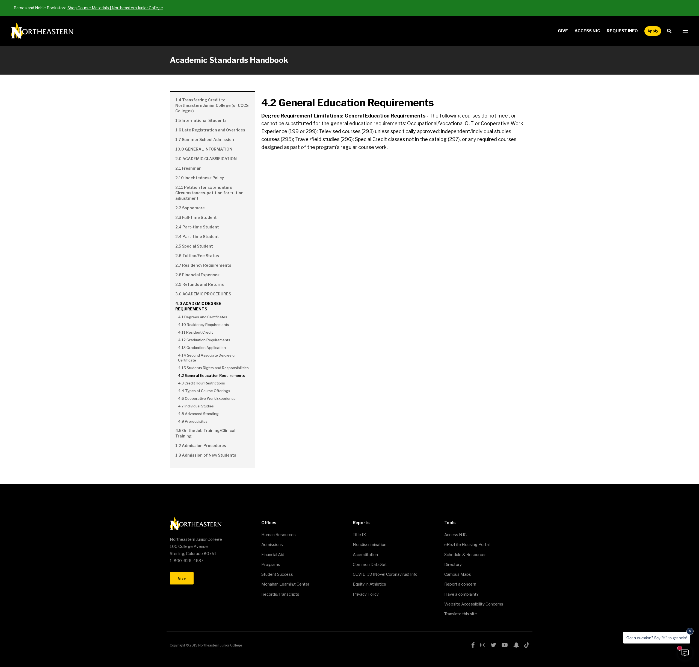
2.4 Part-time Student (197, 227)
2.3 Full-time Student (196, 217)
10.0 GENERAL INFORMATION (203, 149)
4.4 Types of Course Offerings (204, 391)
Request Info (622, 30)
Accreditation (365, 554)
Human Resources (278, 534)
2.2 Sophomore (190, 207)
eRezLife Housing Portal (467, 544)
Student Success (277, 574)
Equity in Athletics (369, 584)
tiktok (526, 645)
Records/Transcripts (280, 594)
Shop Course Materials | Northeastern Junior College (115, 7)
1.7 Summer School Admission (204, 139)
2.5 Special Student (194, 246)
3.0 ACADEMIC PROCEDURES (203, 294)
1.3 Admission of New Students (205, 455)
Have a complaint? (461, 594)
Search (670, 31)
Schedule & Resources (465, 554)
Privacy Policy (366, 594)
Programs (270, 564)
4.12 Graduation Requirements (204, 340)
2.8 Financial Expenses (197, 274)
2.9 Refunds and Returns (199, 284)
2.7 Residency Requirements (203, 265)
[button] (685, 31)
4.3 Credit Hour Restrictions (201, 383)
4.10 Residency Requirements (203, 324)
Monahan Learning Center (285, 584)
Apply (652, 31)
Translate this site (460, 614)
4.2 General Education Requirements (211, 375)
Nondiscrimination (369, 544)
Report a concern (460, 584)
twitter (493, 645)
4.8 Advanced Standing (198, 414)
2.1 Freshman (188, 168)
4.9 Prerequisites (193, 421)
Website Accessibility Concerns (473, 604)
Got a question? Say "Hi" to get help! (656, 637)
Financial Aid (272, 554)
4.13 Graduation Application (202, 347)
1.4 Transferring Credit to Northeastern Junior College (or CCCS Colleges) (211, 105)
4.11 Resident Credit (195, 332)
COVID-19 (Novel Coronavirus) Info (385, 574)
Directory (453, 564)
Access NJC (587, 30)
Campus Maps (457, 574)
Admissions (272, 544)
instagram (482, 645)
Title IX (359, 534)
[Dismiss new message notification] (690, 631)
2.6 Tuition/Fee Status (197, 255)
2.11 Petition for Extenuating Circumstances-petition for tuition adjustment (209, 193)
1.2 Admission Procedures (200, 445)
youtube (505, 645)
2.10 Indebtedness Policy (199, 177)
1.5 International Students (201, 120)
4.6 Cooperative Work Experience (207, 398)
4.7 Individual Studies (196, 406)
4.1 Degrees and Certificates (202, 317)
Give (563, 30)
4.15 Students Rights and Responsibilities (213, 368)
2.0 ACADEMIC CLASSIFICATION (206, 158)
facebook (473, 645)
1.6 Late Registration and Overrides (210, 130)
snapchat (516, 645)
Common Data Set (370, 564)
